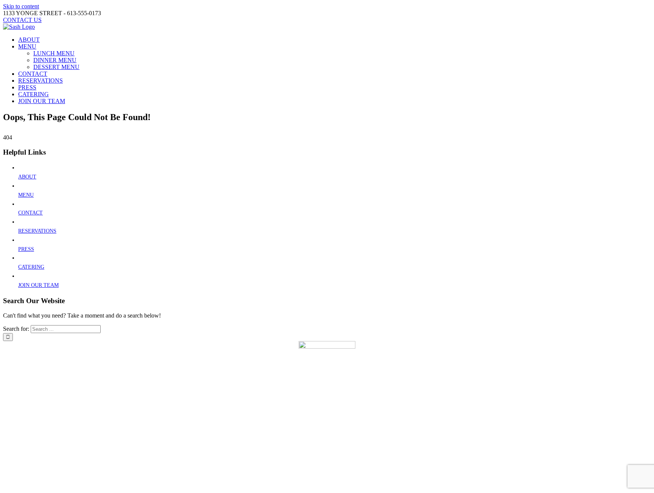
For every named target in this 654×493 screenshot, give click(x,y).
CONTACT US (299, 474)
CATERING (31, 267)
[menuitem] (334, 39)
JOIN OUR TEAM (38, 285)
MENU (26, 195)
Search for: (16, 329)
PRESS (26, 249)
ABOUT (27, 177)
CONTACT (30, 213)
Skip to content (21, 6)
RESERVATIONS (37, 231)
